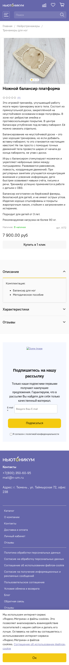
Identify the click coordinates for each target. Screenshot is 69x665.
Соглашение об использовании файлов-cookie (34, 565)
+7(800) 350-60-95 (17, 473)
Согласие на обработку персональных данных (34, 559)
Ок (34, 657)
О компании (11, 517)
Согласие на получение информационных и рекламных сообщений (32, 574)
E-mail (10, 409)
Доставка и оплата (16, 529)
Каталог (9, 510)
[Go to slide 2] (34, 80)
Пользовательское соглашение (24, 582)
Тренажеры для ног (15, 30)
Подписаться (34, 423)
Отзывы (9, 542)
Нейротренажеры (28, 26)
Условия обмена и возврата (21, 588)
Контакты (10, 523)
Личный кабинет (14, 536)
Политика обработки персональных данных (32, 552)
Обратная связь (14, 601)
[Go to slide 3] (37, 80)
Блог (7, 595)
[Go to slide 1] (31, 80)
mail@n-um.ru (13, 478)
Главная (7, 26)
